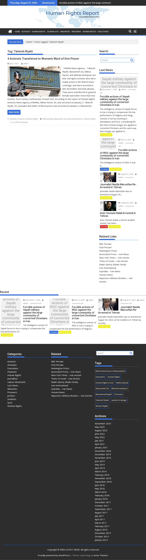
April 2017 (100, 519)
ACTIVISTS (26, 32)
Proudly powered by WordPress (54, 555)
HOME (17, 32)
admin (25, 63)
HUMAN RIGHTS (38, 32)
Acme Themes (101, 555)
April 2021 (100, 444)
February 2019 (102, 474)
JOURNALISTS (53, 32)
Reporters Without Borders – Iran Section (71, 395)
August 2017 (101, 512)
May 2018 (100, 488)
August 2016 (101, 529)
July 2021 (99, 440)
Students (11, 399)
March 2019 (101, 471)
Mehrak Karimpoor (75, 119)
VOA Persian (105, 247)
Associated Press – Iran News (114, 254)
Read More (14, 112)
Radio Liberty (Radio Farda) (112, 264)
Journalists (12, 378)
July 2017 (99, 515)
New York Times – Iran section (114, 257)
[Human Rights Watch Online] (73, 26)
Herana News (106, 274)
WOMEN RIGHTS (89, 32)
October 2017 (102, 505)
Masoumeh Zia (60, 119)
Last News (12, 385)
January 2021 (101, 447)
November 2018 (103, 478)
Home (29, 41)
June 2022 (100, 433)
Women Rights (32, 119)
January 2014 (101, 539)
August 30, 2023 (127, 203)
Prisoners (21, 119)
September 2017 (103, 509)
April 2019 (100, 468)
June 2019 (100, 461)
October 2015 (102, 536)
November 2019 (103, 457)
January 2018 (101, 498)
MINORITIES (65, 32)
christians (104, 169)
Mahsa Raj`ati (47, 119)
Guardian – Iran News (109, 271)
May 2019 (100, 464)
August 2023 (101, 430)
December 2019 (103, 454)
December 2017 (103, 502)
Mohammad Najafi (104, 394)
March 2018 (101, 492)
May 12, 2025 (126, 140)
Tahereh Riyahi (90, 119)
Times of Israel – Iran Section (113, 261)
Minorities (12, 388)
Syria (9, 402)
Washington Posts (108, 250)
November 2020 (103, 450)
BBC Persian (105, 243)
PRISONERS (76, 32)
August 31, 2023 (127, 174)
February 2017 (102, 526)
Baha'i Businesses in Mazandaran (110, 371)
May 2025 (100, 426)
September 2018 (103, 481)
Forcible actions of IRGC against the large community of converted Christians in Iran (108, 144)
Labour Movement (16, 382)
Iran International (107, 267)
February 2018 (102, 495)
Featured (11, 371)
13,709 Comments (20, 122)
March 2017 (101, 522)
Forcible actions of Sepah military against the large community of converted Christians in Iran (119, 82)
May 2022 (100, 437)
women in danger (119, 400)
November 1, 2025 (110, 89)
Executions (103, 32)
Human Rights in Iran (104, 382)
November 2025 (103, 423)
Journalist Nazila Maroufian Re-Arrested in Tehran (84, 2)
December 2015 (103, 533)
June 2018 (100, 485)
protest (11, 395)
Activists (13, 119)
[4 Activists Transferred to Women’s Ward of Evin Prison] (34, 68)
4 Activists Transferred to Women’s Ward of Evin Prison (43, 58)
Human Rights (106, 135)
